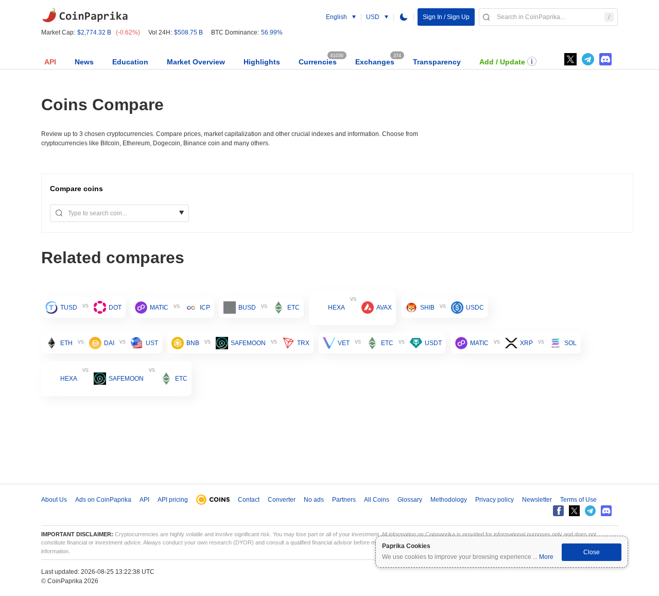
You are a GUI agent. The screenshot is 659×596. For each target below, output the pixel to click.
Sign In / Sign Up (446, 17)
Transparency (437, 62)
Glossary (409, 499)
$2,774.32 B (94, 32)
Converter (282, 499)
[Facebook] (558, 510)
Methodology (448, 499)
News (84, 62)
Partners (344, 499)
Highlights (262, 62)
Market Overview (196, 62)
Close (591, 552)
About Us (54, 499)
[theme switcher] (403, 17)
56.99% (272, 32)
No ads (314, 499)
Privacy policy (494, 499)
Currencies (318, 62)
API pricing (173, 499)
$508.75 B (188, 32)
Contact (248, 499)
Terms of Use (578, 499)
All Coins (376, 499)
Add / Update (502, 62)
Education (130, 62)
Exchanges (374, 62)
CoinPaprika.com (85, 15)
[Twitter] (570, 59)
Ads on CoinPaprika (103, 499)
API (50, 62)
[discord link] (605, 59)
